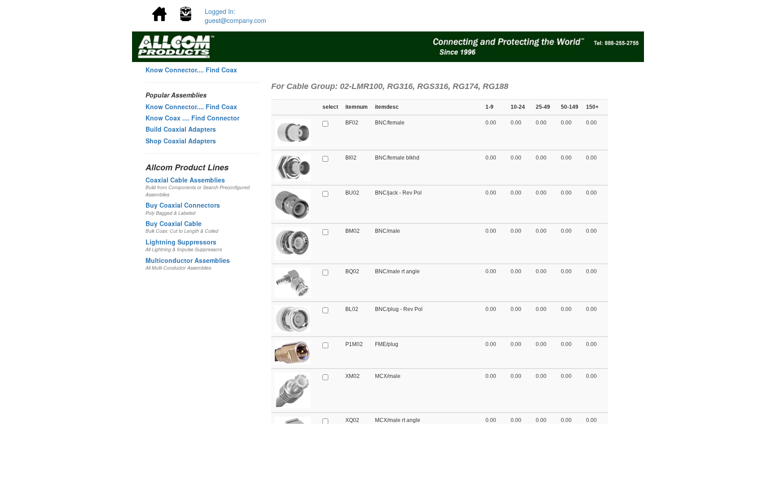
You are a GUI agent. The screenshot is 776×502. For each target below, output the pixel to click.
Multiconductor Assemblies (188, 260)
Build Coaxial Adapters (181, 128)
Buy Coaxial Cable (174, 223)
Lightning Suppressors (181, 241)
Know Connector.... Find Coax (191, 69)
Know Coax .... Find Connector (192, 117)
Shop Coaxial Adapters (181, 140)
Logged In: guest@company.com (235, 16)
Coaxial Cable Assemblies (185, 179)
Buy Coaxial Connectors (183, 204)
